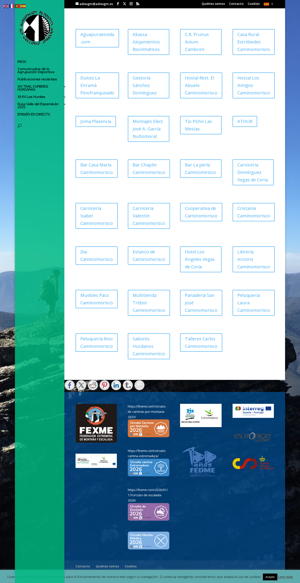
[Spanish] (269, 5)
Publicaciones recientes (37, 79)
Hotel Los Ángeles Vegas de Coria (200, 259)
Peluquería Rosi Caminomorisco (96, 342)
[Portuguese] (17, 6)
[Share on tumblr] (128, 385)
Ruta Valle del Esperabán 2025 (38, 106)
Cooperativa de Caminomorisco (201, 212)
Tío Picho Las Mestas (198, 125)
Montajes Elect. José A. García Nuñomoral (148, 128)
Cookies (254, 4)
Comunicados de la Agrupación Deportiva (36, 70)
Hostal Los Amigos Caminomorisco (253, 85)
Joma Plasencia (95, 121)
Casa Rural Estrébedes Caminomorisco (253, 41)
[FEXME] (96, 423)
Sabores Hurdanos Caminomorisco (149, 346)
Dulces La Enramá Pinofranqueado (97, 85)
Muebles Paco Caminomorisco (96, 299)
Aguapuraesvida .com (97, 38)
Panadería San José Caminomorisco (201, 302)
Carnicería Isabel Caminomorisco (96, 215)
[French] (12, 6)
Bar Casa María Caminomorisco (96, 168)
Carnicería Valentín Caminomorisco (149, 215)
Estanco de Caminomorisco (149, 255)
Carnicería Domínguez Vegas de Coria (252, 172)
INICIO (22, 62)
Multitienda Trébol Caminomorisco (149, 302)
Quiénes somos (213, 4)
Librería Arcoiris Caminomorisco (253, 259)
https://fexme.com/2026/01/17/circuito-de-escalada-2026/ (148, 495)
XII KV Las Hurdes (31, 97)
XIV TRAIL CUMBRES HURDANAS (33, 88)
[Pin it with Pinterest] (104, 385)
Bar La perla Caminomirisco (200, 168)
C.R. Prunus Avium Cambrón (197, 41)
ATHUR (244, 121)
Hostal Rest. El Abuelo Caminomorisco (201, 85)
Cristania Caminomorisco (253, 212)
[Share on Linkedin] (116, 385)
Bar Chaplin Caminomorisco (149, 168)
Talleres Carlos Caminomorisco (201, 342)
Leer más (285, 576)
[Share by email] (139, 385)
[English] (6, 6)
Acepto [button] (270, 577)
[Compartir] (69, 385)
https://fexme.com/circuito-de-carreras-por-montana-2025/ (147, 411)
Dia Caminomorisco (96, 255)
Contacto (236, 4)
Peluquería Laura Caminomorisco (253, 302)
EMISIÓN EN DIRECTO (34, 114)
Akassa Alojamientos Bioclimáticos (146, 41)
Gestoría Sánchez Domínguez (145, 85)
